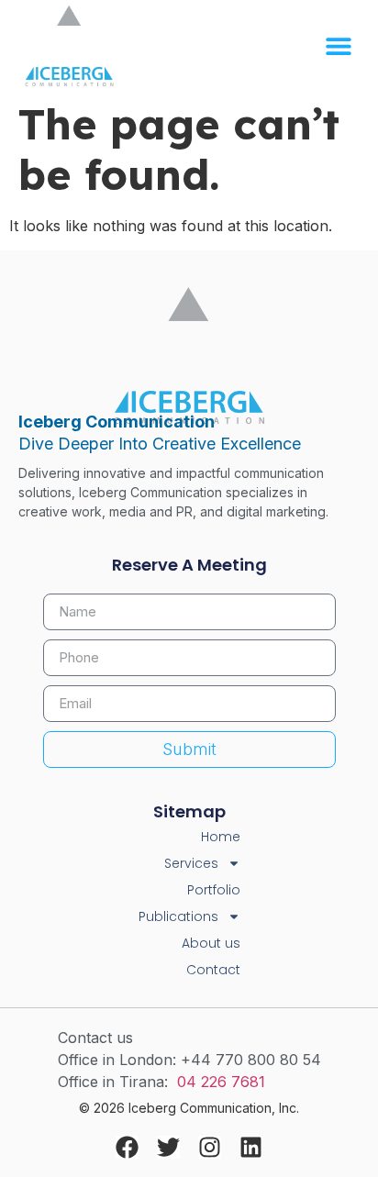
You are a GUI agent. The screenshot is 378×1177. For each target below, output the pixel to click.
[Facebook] (127, 1147)
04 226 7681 (221, 1081)
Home (220, 836)
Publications (178, 916)
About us (211, 943)
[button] (338, 46)
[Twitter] (168, 1147)
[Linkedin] (250, 1147)
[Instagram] (209, 1147)
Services (191, 863)
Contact (213, 969)
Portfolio (213, 890)
